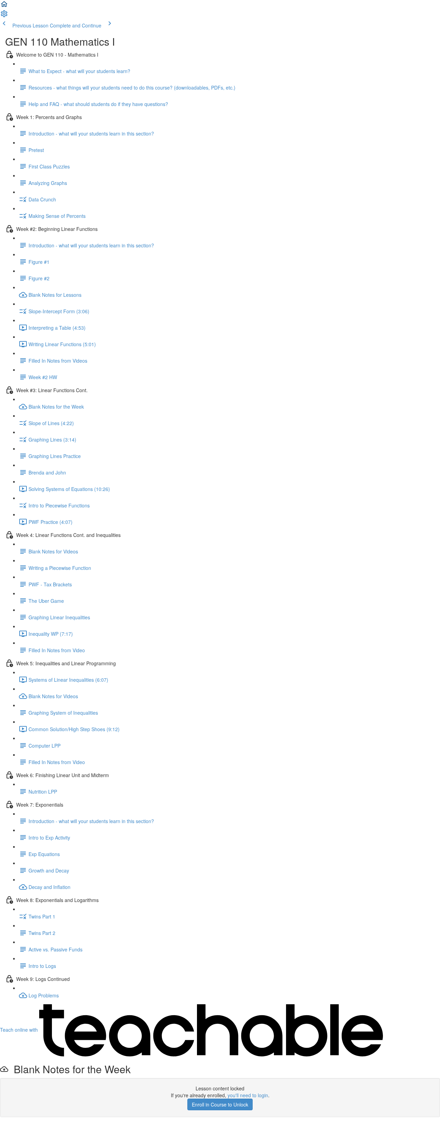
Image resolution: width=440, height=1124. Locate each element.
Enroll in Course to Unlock (220, 1104)
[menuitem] (4, 15)
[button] (4, 6)
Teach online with (19, 1029)
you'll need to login (248, 1095)
